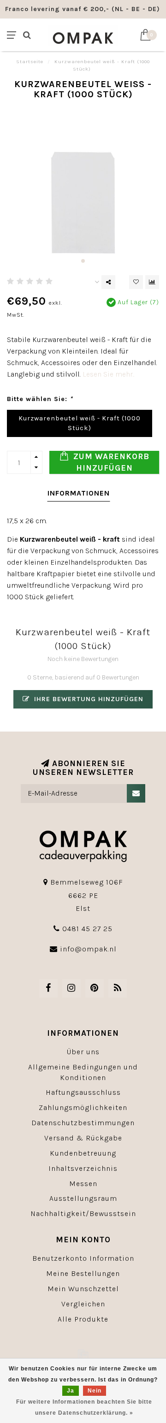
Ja (70, 1391)
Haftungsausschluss (83, 1092)
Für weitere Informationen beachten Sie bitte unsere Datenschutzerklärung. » (84, 1407)
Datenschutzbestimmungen (83, 1122)
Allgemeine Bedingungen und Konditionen (83, 1072)
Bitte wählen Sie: (40, 399)
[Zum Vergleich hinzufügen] (152, 282)
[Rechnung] (83, 1355)
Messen (83, 1183)
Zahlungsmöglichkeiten (83, 1107)
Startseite (29, 62)
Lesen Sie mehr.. (109, 374)
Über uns (83, 1051)
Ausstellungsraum (83, 1198)
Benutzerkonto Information (83, 1258)
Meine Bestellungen (83, 1273)
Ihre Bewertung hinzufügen (87, 699)
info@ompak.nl (88, 949)
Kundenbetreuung (83, 1153)
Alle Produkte (83, 1319)
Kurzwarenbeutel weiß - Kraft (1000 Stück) (79, 423)
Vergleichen (83, 1303)
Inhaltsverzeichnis (83, 1168)
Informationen (78, 493)
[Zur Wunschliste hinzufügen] (136, 282)
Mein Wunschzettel (83, 1288)
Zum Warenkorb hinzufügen (110, 462)
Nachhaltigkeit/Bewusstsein (83, 1213)
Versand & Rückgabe (83, 1138)
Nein (94, 1391)
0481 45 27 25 (87, 928)
